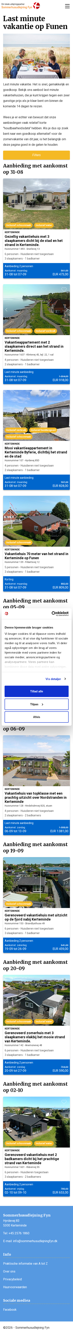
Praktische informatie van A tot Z (25, 1263)
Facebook (10, 1309)
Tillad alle (36, 691)
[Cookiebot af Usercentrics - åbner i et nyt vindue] (52, 613)
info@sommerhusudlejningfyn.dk (35, 1241)
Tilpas (34, 704)
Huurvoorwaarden (15, 1287)
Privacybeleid (12, 1279)
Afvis (36, 717)
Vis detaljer (53, 678)
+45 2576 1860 (19, 1233)
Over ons (9, 1271)
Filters (36, 155)
